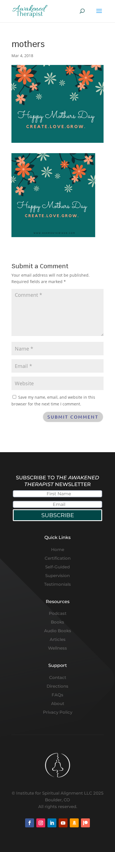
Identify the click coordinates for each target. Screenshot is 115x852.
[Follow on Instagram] (40, 822)
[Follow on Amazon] (74, 822)
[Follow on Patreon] (85, 822)
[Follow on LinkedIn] (51, 822)
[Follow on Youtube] (63, 822)
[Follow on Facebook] (29, 822)
